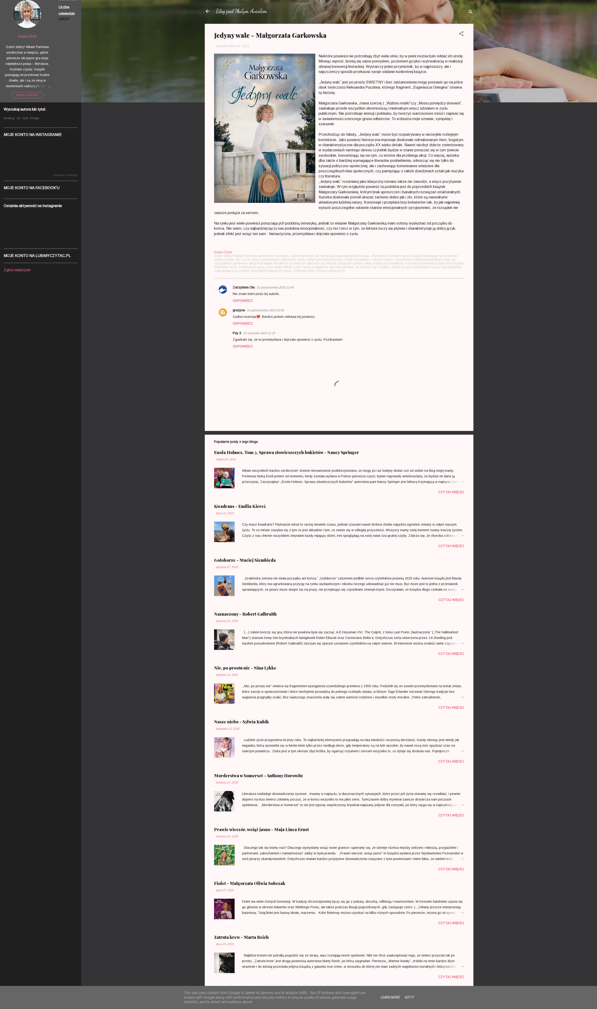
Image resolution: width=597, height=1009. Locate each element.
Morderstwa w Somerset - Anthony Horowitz (258, 775)
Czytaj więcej (451, 492)
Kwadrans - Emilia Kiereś (240, 506)
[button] (461, 34)
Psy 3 (237, 333)
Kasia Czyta (27, 36)
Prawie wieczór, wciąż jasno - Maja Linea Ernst (261, 829)
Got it (409, 997)
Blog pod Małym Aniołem (241, 11)
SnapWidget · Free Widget (65, 175)
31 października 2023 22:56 (265, 310)
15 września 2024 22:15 (259, 333)
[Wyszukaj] (470, 13)
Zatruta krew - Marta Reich (241, 937)
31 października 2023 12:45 (275, 287)
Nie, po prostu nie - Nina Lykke (245, 668)
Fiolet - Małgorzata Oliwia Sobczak (249, 883)
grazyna (239, 310)
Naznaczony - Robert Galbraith (245, 614)
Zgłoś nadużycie (17, 270)
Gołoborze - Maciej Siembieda (245, 560)
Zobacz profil (27, 95)
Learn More (390, 997)
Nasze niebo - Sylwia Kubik (241, 722)
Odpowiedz (243, 300)
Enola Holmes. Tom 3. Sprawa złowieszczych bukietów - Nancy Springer (286, 452)
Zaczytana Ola (244, 287)
